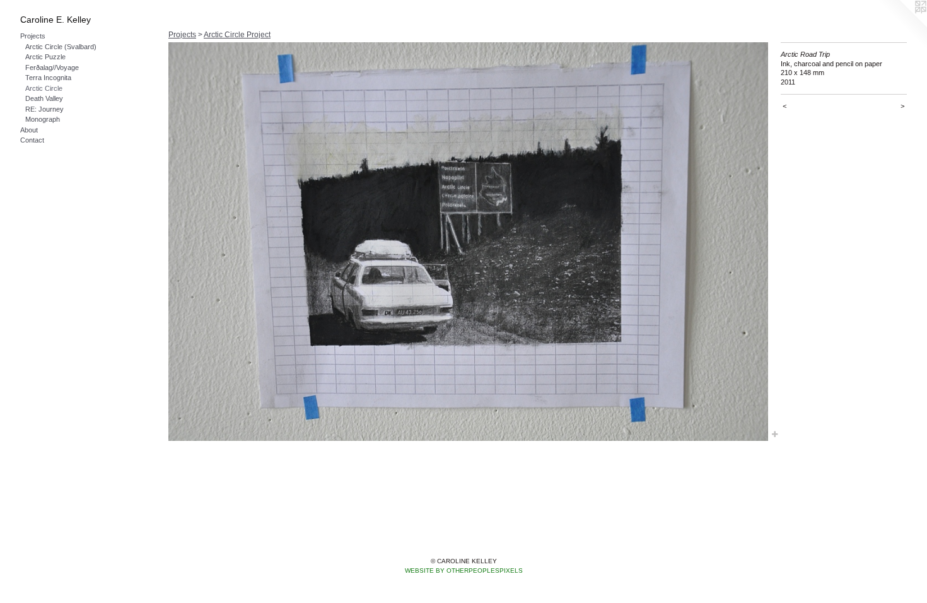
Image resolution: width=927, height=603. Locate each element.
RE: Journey (44, 109)
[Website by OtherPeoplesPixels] (902, 25)
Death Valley (44, 98)
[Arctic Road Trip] (468, 241)
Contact (32, 140)
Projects (32, 36)
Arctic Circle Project (237, 34)
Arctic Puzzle (45, 57)
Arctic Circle (43, 88)
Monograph (42, 119)
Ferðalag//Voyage (52, 67)
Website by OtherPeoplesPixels (464, 570)
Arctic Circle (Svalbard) (60, 46)
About (29, 130)
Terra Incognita (48, 77)
